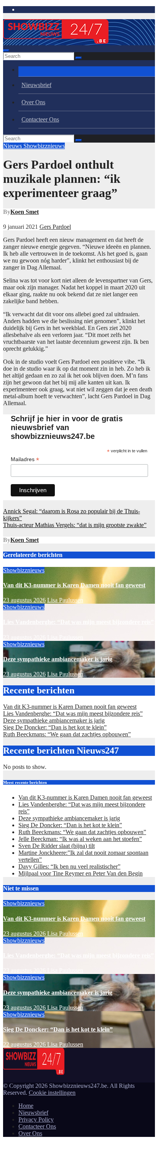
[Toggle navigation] (6, 50)
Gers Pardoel (55, 226)
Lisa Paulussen (65, 600)
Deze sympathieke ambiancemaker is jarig (57, 659)
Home (25, 1105)
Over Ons (33, 102)
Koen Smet (24, 212)
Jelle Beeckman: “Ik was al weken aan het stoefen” (80, 839)
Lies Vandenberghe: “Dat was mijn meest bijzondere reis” (78, 622)
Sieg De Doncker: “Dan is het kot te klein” (55, 727)
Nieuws (13, 146)
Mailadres (25, 459)
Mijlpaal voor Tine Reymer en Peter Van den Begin (80, 873)
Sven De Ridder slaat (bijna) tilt (56, 846)
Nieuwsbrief (36, 85)
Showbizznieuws (44, 146)
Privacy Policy (36, 1119)
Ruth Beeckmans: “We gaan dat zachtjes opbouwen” (67, 734)
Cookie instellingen (52, 1092)
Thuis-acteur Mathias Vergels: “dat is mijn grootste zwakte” (74, 525)
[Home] (86, 71)
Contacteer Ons (40, 119)
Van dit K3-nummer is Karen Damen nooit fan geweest (74, 585)
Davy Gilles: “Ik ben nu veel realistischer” (69, 866)
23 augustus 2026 (24, 600)
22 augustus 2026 (25, 1044)
